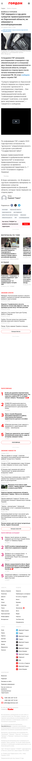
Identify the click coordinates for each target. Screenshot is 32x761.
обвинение (23, 215)
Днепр (3, 644)
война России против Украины (10, 215)
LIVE (17, 605)
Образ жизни (5, 610)
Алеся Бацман (23, 651)
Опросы (18, 616)
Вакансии (4, 675)
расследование (18, 212)
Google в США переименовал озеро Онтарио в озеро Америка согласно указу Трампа (15, 464)
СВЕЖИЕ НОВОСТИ (8, 450)
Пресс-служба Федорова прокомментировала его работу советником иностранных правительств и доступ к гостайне (16, 416)
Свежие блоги (7, 293)
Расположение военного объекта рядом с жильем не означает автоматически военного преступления (15, 297)
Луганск (3, 650)
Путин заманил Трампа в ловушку (14, 326)
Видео (18, 613)
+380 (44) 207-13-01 (10, 698)
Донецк (3, 638)
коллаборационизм (24, 217)
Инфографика (5, 616)
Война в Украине (11, 8)
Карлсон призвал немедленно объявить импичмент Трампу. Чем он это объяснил (15, 493)
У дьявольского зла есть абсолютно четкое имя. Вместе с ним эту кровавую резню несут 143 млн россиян (15, 305)
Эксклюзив (19, 608)
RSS (20, 660)
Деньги (3, 596)
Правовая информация (8, 684)
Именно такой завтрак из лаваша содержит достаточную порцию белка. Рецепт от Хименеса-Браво (17, 538)
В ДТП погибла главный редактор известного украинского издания (16, 547)
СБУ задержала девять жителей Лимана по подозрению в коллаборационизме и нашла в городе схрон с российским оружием (9, 253)
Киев (2, 630)
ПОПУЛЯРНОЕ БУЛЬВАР (10, 533)
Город (3, 626)
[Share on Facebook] (12, 205)
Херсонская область (15, 209)
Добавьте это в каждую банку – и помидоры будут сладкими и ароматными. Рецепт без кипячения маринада (16, 556)
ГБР (16, 217)
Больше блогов (16, 331)
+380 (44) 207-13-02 (10, 700)
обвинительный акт (7, 217)
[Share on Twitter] (15, 205)
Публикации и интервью (23, 593)
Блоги (17, 599)
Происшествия (5, 613)
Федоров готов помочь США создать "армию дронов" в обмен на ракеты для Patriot (19, 486)
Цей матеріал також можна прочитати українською (15, 30)
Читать (26, 224)
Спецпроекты (20, 622)
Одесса (3, 635)
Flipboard (21, 657)
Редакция (4, 678)
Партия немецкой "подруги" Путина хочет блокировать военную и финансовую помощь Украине (16, 500)
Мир (2, 599)
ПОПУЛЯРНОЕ (6, 388)
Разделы (18, 587)
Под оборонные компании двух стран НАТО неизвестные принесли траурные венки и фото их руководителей (15, 478)
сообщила (25, 75)
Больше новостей (16, 528)
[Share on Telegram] (19, 205)
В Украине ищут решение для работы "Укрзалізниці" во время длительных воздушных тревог (13, 471)
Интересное (4, 619)
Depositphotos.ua (6, 726)
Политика (4, 593)
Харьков (3, 641)
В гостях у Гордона (21, 596)
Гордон (3, 8)
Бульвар (5, 262)
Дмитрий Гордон (24, 630)
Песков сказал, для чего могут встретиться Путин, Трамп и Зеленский (15, 524)
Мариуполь (4, 647)
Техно (3, 608)
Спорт (3, 602)
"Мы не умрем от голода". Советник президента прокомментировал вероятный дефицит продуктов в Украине (15, 457)
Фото (17, 610)
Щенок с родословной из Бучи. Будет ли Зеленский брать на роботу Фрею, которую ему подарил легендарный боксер (17, 566)
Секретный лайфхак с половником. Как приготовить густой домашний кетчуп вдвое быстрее (17, 576)
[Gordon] (15, 3)
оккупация (5, 209)
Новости (3, 587)
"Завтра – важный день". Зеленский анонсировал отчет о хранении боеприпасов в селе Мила (15, 507)
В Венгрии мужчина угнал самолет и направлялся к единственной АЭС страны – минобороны (16, 426)
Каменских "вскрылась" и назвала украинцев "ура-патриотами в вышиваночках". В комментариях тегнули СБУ (10, 280)
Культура (3, 605)
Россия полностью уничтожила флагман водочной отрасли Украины (14, 320)
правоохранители (6, 212)
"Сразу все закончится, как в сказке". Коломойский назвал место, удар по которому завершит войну (17, 435)
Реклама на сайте (6, 681)
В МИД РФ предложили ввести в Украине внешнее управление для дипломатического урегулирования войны (16, 406)
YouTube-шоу (20, 619)
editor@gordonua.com (11, 703)
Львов (3, 633)
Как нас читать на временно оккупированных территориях (6, 689)
